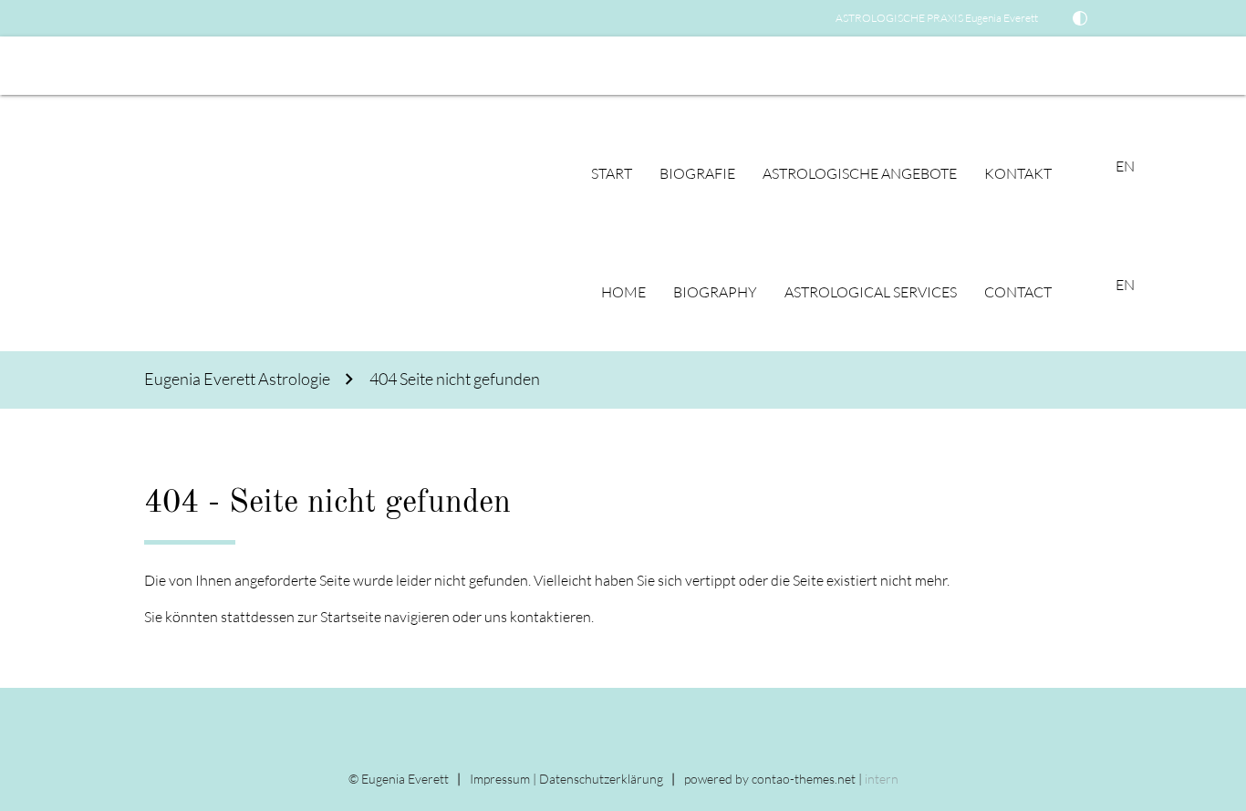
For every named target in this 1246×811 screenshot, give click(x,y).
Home (623, 292)
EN (23, 66)
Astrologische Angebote (860, 173)
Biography (715, 292)
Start (611, 173)
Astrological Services (870, 292)
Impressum (500, 778)
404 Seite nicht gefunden (454, 379)
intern (881, 778)
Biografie (697, 173)
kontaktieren (550, 617)
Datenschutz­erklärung (601, 778)
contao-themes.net (804, 778)
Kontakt (1018, 173)
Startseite (350, 617)
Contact (1018, 292)
